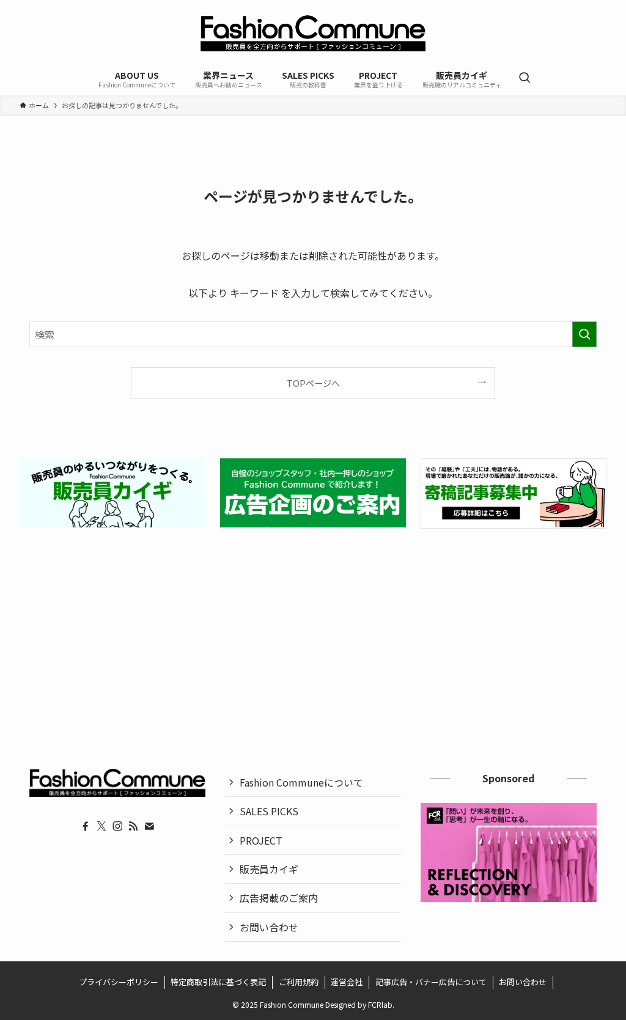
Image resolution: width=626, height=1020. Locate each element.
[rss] (133, 826)
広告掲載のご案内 (279, 897)
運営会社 (347, 982)
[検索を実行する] (584, 334)
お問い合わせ (269, 927)
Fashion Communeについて (301, 782)
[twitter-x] (101, 826)
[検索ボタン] (524, 78)
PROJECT (261, 840)
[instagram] (117, 826)
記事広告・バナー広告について (431, 982)
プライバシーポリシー (118, 982)
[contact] (149, 826)
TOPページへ (313, 382)
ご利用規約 (299, 982)
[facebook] (85, 826)
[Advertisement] (313, 633)
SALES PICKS (269, 811)
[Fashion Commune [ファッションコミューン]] (313, 33)
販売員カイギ (269, 869)
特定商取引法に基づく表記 (218, 982)
